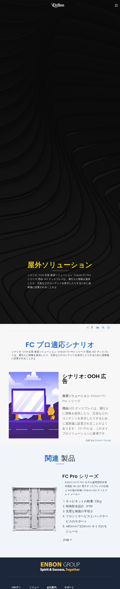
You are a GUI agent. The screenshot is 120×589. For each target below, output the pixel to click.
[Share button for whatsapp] (108, 327)
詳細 (66, 540)
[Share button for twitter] (103, 327)
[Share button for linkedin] (97, 327)
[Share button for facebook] (92, 327)
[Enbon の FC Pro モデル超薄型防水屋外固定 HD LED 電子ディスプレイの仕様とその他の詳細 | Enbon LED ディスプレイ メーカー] (34, 509)
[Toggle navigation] (116, 5)
